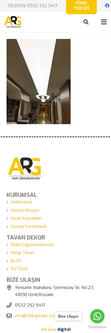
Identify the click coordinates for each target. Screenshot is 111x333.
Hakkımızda (21, 202)
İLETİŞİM (19, 269)
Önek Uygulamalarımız (32, 244)
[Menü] (104, 22)
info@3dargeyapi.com (36, 316)
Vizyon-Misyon (25, 210)
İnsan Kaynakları (26, 218)
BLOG (16, 261)
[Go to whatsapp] (97, 316)
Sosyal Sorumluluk (29, 226)
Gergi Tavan (22, 252)
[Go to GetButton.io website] (97, 327)
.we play (55, 329)
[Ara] (86, 21)
